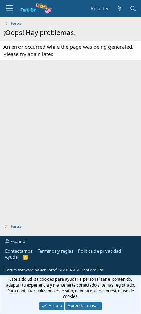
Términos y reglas (55, 251)
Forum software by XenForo (54, 269)
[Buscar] (133, 8)
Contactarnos (19, 251)
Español (17, 241)
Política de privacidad (99, 251)
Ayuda (11, 257)
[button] (9, 8)
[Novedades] (119, 8)
